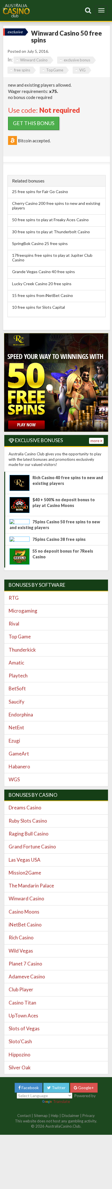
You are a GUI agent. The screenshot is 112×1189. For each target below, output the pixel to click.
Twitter (58, 1087)
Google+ (85, 1087)
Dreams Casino (25, 808)
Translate (61, 1101)
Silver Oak (20, 1067)
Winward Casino (34, 60)
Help (55, 1115)
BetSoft (17, 688)
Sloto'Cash (20, 1041)
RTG (14, 598)
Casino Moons (24, 912)
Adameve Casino (27, 977)
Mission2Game (25, 873)
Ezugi (14, 741)
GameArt (19, 754)
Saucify (16, 702)
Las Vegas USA (24, 860)
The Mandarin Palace (31, 886)
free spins (22, 70)
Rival (14, 624)
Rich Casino (21, 938)
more (95, 440)
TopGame (54, 70)
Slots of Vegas (24, 1028)
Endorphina (21, 715)
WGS (14, 779)
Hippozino (19, 1055)
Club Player (21, 989)
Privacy (88, 1115)
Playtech (18, 676)
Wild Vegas (21, 951)
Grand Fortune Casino (32, 847)
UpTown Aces (23, 1016)
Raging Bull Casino (29, 834)
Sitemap (41, 1115)
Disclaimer (70, 1115)
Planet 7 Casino (25, 964)
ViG (82, 70)
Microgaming (23, 611)
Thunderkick (22, 650)
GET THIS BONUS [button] (33, 123)
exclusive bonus (77, 60)
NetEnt (16, 727)
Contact (24, 1115)
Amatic (16, 663)
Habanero (19, 766)
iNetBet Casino (25, 925)
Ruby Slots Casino (28, 821)
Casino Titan (22, 1003)
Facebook (30, 1087)
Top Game (20, 637)
